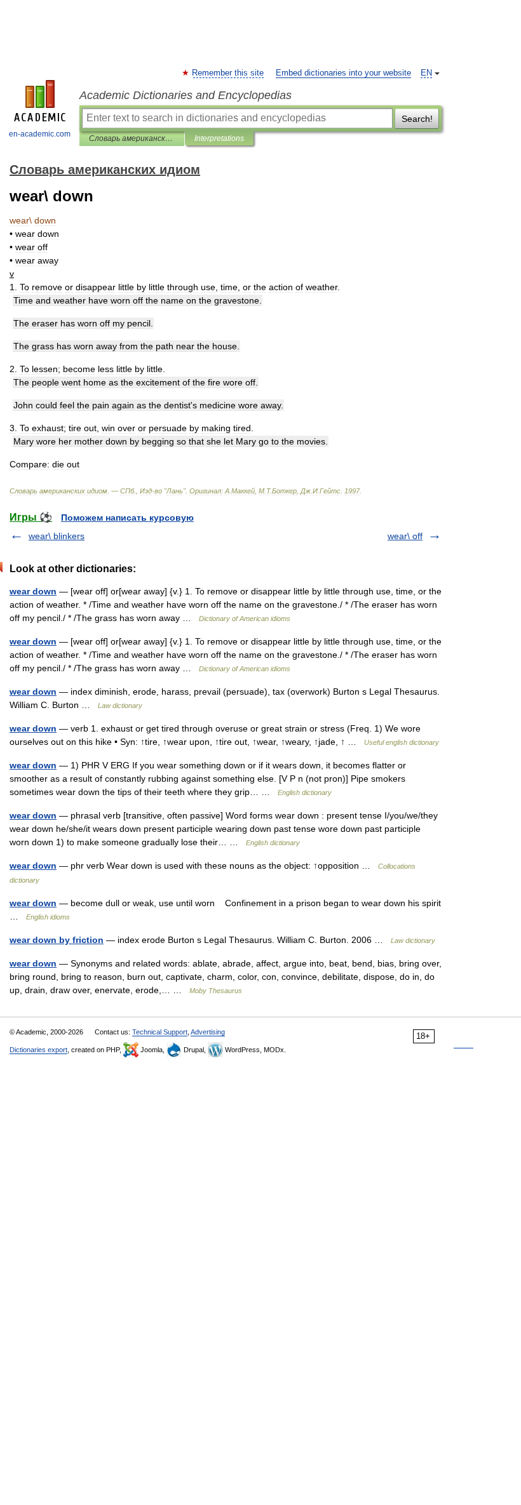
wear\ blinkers (57, 536)
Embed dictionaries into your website (343, 73)
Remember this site (228, 73)
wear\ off (405, 536)
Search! (417, 119)
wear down (33, 591)
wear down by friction (57, 940)
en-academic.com (40, 134)
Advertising (208, 1032)
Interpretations (219, 138)
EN (426, 73)
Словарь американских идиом (132, 138)
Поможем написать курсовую (127, 517)
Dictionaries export (38, 1050)
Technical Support (159, 1032)
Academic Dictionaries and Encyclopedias (185, 95)
